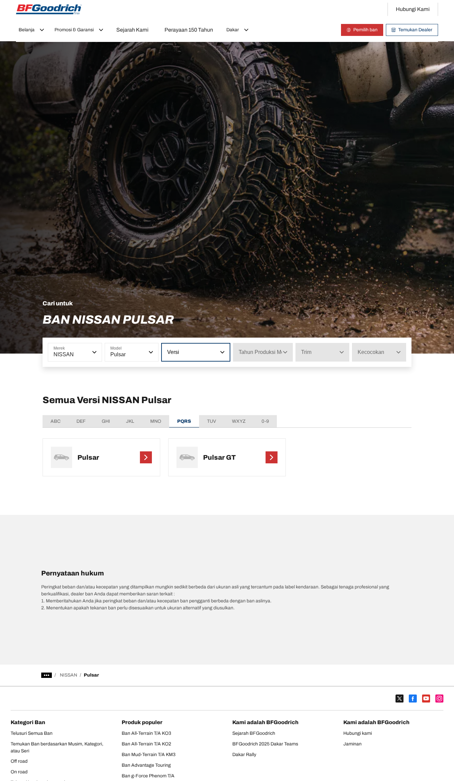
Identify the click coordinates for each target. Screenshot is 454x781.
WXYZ (239, 421)
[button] (93, 352)
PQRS (184, 421)
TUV (211, 421)
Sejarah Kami (132, 30)
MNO (155, 421)
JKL (130, 421)
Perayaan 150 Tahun (189, 30)
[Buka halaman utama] (49, 9)
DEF (81, 421)
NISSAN (68, 675)
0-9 (265, 421)
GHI (106, 421)
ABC (55, 421)
